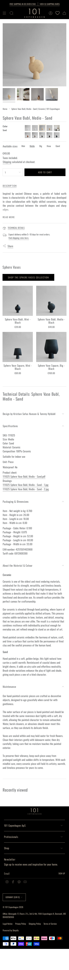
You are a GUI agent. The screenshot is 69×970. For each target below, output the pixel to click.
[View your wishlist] (57, 13)
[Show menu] (4, 13)
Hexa (49, 146)
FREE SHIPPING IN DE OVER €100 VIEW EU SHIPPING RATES (35, 4)
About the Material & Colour (17, 565)
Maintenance (9, 687)
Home (5, 108)
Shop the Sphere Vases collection (28, 277)
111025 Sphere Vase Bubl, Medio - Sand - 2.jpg (26, 489)
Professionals (11, 837)
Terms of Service (50, 923)
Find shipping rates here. (19, 238)
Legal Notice (8, 923)
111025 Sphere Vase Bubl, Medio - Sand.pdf (24, 476)
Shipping (7, 162)
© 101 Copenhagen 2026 (13, 907)
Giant (58, 146)
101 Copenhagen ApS (15, 825)
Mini (23, 146)
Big (40, 146)
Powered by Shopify (11, 930)
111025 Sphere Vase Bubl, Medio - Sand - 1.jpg (25, 485)
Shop (6, 848)
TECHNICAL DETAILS (16, 227)
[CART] (64, 13)
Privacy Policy (20, 923)
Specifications (10, 426)
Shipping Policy (35, 923)
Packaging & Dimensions (16, 502)
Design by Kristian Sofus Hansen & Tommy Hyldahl (29, 414)
